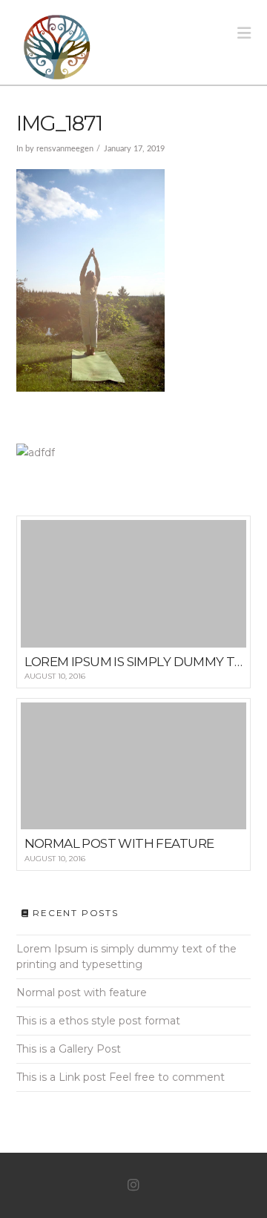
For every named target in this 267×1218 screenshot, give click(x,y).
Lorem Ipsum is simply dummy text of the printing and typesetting (126, 956)
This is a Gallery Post (68, 1049)
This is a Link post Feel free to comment (120, 1077)
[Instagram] (133, 1185)
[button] (244, 33)
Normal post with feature (81, 992)
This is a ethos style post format (98, 1020)
